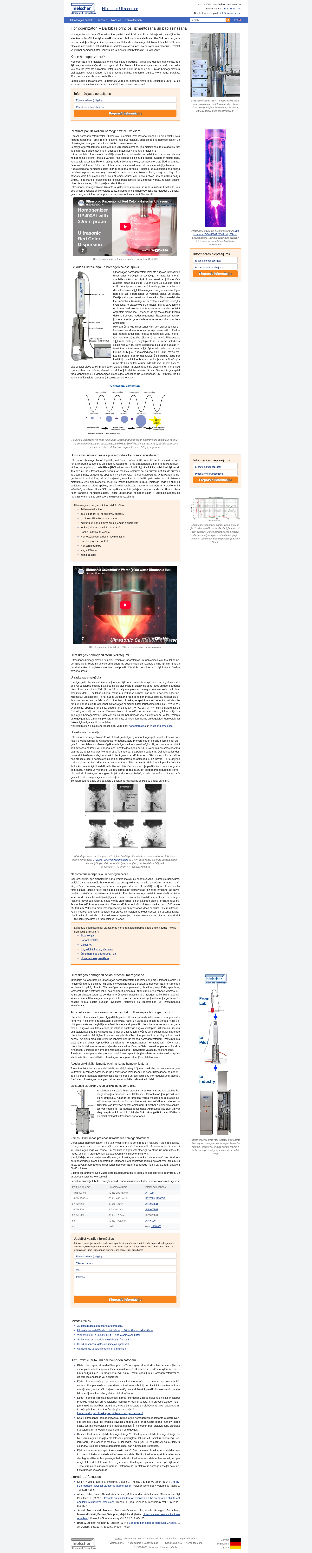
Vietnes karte (117, 1542)
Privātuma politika (172, 1542)
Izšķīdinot (86, 944)
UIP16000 (150, 1220)
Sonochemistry (89, 940)
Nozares (116, 20)
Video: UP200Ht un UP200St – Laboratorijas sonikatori (109, 1335)
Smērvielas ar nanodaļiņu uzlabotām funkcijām (104, 1339)
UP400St (161, 1198)
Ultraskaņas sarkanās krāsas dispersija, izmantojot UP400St (125, 259)
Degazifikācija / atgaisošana (97, 949)
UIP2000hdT (151, 1203)
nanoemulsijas (137, 726)
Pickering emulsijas (161, 726)
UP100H (149, 1192)
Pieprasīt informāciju (125, 113)
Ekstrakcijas (88, 935)
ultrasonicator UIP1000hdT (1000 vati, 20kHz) (216, 232)
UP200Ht (150, 1198)
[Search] (228, 20)
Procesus (102, 20)
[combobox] (208, 20)
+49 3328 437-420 (231, 8)
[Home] (83, 7)
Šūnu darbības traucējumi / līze (98, 953)
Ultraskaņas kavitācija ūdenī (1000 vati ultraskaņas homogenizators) (125, 647)
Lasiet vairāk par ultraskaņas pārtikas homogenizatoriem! (110, 1413)
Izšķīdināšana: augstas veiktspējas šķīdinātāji (103, 1344)
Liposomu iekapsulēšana (95, 958)
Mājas (118, 1538)
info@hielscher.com (230, 13)
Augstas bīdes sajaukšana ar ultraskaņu (100, 1326)
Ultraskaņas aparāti (81, 20)
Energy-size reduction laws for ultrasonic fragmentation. (128, 1483)
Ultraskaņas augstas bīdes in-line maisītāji (101, 1348)
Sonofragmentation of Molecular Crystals (152, 1523)
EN (236, 20)
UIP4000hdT (151, 1209)
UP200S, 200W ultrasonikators (110, 859)
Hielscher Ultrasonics (120, 8)
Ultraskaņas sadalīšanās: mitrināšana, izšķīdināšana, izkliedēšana (115, 1330)
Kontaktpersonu (134, 20)
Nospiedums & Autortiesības (143, 1542)
